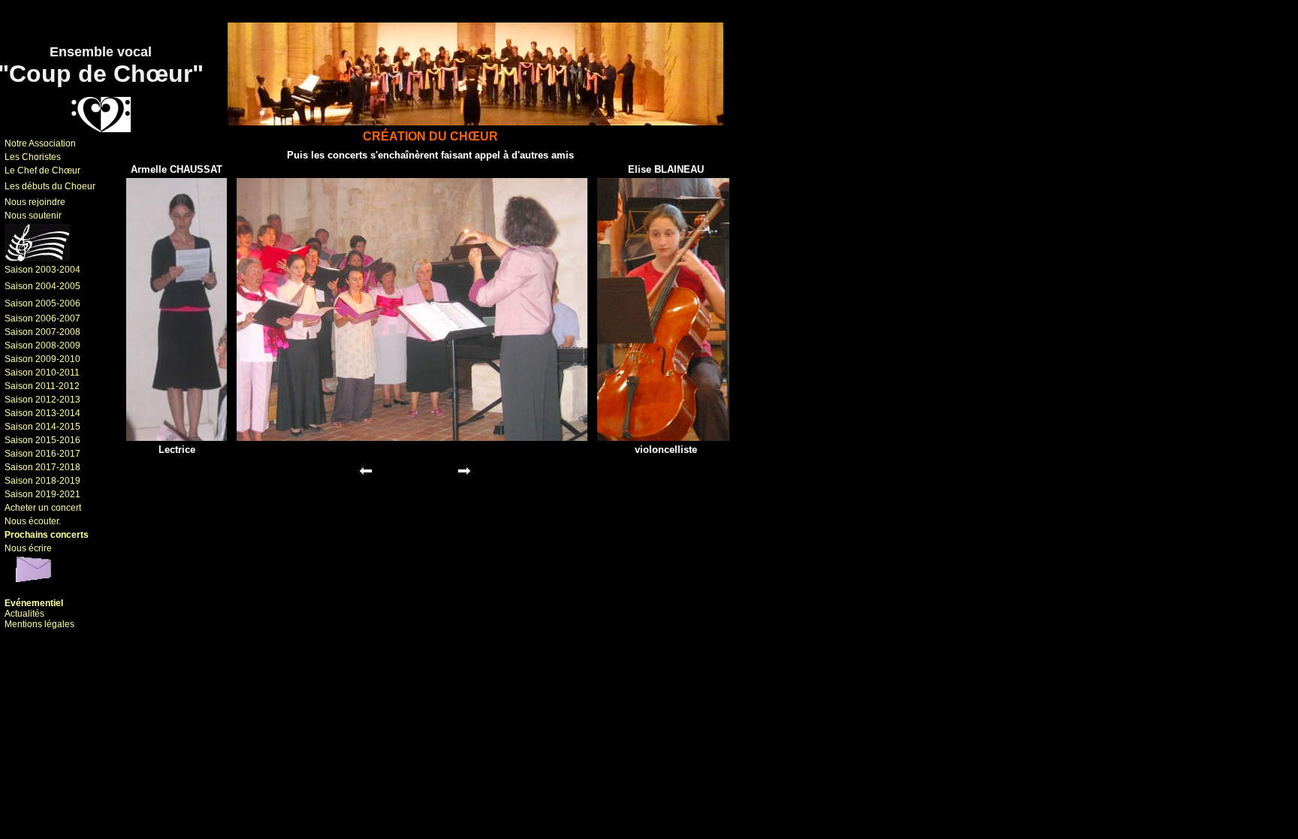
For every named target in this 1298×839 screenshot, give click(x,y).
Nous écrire (28, 548)
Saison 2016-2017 (42, 453)
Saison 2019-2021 (42, 494)
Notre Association (40, 143)
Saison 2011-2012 (42, 386)
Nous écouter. (33, 521)
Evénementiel (34, 603)
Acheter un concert (43, 507)
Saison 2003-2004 (42, 269)
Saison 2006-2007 (42, 318)
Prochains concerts (47, 535)
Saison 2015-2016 (42, 440)
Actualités (24, 613)
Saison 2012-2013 (42, 399)
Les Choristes (33, 157)
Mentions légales (39, 624)
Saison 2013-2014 (42, 413)
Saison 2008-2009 (42, 345)
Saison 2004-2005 (42, 286)
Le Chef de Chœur (42, 170)
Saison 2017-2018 (42, 467)
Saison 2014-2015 (42, 426)
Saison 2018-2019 (42, 480)
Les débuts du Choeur (50, 186)
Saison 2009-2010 (42, 359)
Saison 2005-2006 (42, 303)
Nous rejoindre (35, 202)
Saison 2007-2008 (42, 332)
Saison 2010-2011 (42, 372)
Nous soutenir (33, 215)
